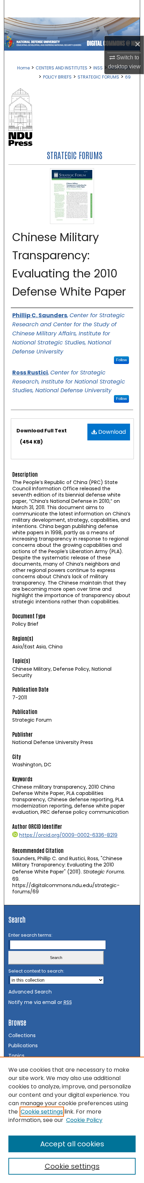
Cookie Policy (84, 1120)
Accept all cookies (72, 1144)
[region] (72, 1120)
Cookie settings (42, 1112)
